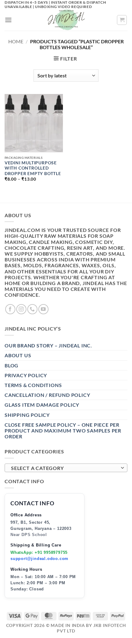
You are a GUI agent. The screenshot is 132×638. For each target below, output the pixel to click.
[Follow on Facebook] (10, 309)
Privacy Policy (26, 375)
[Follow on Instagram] (21, 309)
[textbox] (64, 468)
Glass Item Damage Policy (42, 405)
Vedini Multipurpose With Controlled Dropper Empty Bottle (33, 168)
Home (15, 41)
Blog (11, 365)
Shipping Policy (27, 415)
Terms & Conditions (33, 385)
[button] (8, 19)
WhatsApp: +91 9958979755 (39, 552)
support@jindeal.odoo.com (39, 558)
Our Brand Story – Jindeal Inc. (48, 345)
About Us (18, 355)
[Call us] (32, 309)
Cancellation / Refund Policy (47, 395)
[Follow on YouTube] (43, 309)
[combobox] (66, 468)
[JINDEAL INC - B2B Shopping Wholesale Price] (66, 20)
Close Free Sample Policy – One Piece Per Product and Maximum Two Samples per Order (63, 430)
